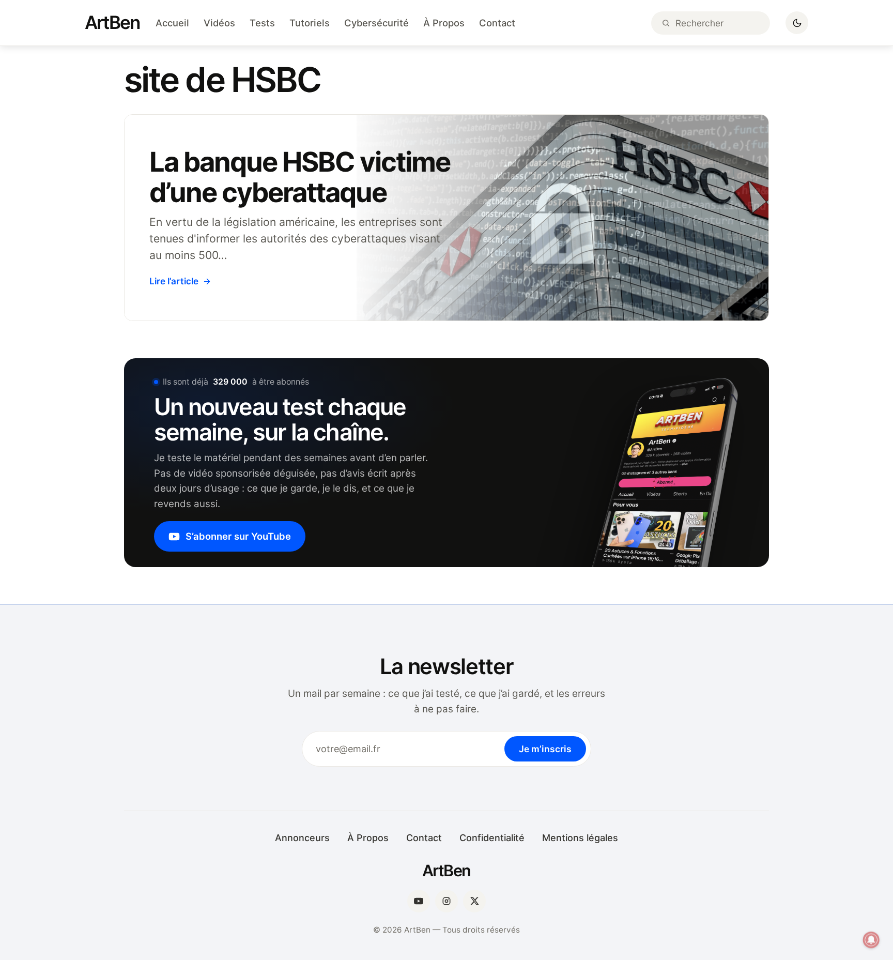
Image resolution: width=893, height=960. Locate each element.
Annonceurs (302, 837)
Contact (497, 22)
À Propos (444, 22)
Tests (262, 22)
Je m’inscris (545, 748)
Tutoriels (309, 22)
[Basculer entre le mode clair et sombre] (797, 22)
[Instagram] (446, 901)
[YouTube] (418, 901)
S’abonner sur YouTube (238, 536)
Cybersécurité (376, 22)
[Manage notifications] (871, 940)
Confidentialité (492, 837)
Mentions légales (580, 837)
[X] (474, 901)
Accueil (172, 22)
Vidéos (219, 22)
